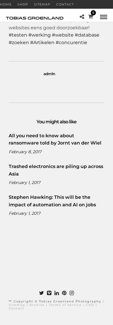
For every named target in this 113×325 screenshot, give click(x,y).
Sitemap (42, 4)
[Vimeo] (49, 293)
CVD (90, 305)
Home (6, 4)
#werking (39, 35)
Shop (22, 4)
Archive (37, 305)
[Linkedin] (56, 293)
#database (87, 35)
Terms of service (65, 305)
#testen (18, 35)
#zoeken (19, 42)
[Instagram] (71, 293)
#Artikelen (42, 42)
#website (63, 35)
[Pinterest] (64, 293)
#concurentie (71, 42)
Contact (65, 4)
